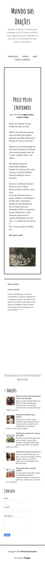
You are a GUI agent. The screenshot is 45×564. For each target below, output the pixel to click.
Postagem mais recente (14, 375)
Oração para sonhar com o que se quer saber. (28, 434)
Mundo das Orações (29, 551)
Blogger (27, 558)
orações (30, 114)
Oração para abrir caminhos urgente (26, 469)
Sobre (34, 56)
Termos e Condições (22, 60)
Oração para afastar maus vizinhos (25, 415)
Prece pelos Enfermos (22, 103)
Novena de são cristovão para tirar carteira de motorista (28, 397)
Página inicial (13, 56)
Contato (25, 56)
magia (24, 114)
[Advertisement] (23, 82)
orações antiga (22, 117)
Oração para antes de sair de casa (28, 452)
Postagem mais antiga (31, 375)
